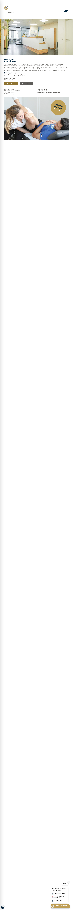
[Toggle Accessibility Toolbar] (3, 907)
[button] (66, 10)
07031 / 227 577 (43, 89)
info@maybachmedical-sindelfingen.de (48, 92)
